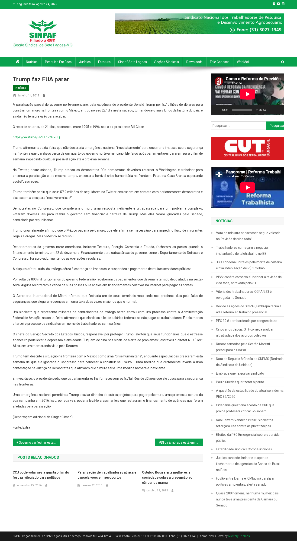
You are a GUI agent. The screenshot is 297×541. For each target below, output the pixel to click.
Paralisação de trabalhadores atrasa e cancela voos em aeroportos (106, 475)
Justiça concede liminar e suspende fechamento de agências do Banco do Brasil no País (248, 464)
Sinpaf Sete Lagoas (132, 62)
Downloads (194, 62)
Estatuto (104, 62)
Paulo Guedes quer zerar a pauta (240, 382)
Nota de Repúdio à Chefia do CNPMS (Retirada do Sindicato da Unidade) (250, 362)
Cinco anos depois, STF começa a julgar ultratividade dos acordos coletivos (245, 332)
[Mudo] (270, 110)
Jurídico (85, 62)
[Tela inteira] (278, 110)
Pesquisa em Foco (58, 62)
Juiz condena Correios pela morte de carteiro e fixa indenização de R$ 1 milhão (249, 265)
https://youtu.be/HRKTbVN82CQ (36, 137)
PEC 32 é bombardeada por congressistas (246, 321)
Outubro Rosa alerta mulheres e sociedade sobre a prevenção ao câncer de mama (167, 477)
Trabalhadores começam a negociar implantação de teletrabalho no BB (242, 250)
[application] (247, 94)
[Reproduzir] (217, 110)
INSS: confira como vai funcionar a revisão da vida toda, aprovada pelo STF (249, 280)
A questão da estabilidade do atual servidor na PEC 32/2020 (250, 393)
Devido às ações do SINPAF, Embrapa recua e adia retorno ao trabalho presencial (248, 309)
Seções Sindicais (166, 62)
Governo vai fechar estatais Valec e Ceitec (39, 442)
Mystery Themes (239, 536)
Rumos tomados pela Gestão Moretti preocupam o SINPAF (243, 347)
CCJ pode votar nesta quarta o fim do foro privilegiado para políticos (41, 475)
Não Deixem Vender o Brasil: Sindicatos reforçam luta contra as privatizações (244, 423)
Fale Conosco (219, 62)
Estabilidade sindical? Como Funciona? (244, 449)
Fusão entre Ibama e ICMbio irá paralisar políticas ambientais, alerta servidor (245, 481)
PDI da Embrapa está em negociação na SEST (181, 442)
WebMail (243, 62)
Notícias (32, 62)
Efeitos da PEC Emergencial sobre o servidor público (248, 437)
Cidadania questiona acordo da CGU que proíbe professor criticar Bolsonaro (245, 408)
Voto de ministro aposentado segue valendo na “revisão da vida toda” (248, 236)
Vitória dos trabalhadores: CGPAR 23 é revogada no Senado (244, 294)
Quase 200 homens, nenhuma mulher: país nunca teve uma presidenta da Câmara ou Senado (247, 499)
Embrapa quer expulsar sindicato (240, 373)
